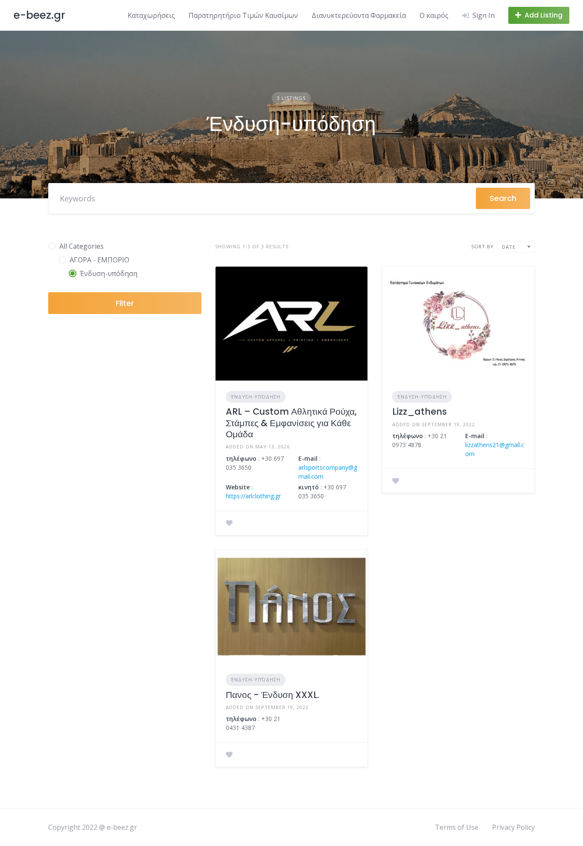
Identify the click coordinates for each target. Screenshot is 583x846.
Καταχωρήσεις (151, 15)
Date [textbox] (509, 247)
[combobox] (516, 247)
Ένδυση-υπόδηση (255, 396)
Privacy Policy (513, 827)
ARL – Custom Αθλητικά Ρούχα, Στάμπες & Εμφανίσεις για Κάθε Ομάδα (291, 422)
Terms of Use (456, 827)
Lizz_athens (419, 411)
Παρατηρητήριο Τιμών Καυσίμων (243, 15)
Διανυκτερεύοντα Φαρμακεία (359, 15)
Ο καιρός (434, 15)
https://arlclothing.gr (253, 496)
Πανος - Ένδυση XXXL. (272, 695)
